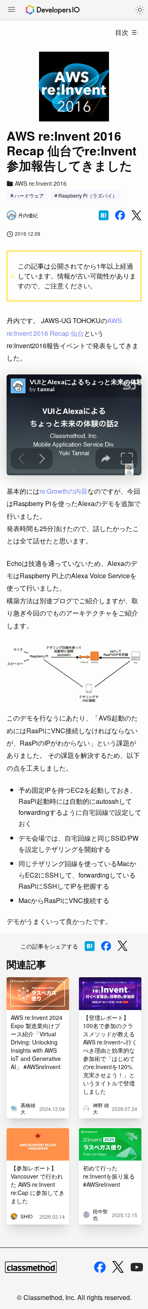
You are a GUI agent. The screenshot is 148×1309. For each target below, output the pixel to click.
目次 (121, 32)
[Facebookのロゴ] (100, 1267)
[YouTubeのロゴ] (136, 1267)
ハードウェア (29, 195)
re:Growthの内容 (63, 491)
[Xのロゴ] (118, 1267)
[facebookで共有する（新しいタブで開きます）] (120, 215)
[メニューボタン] (11, 10)
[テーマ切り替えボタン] (140, 10)
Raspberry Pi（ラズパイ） (87, 195)
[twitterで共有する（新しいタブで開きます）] (136, 215)
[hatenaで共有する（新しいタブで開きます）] (104, 215)
